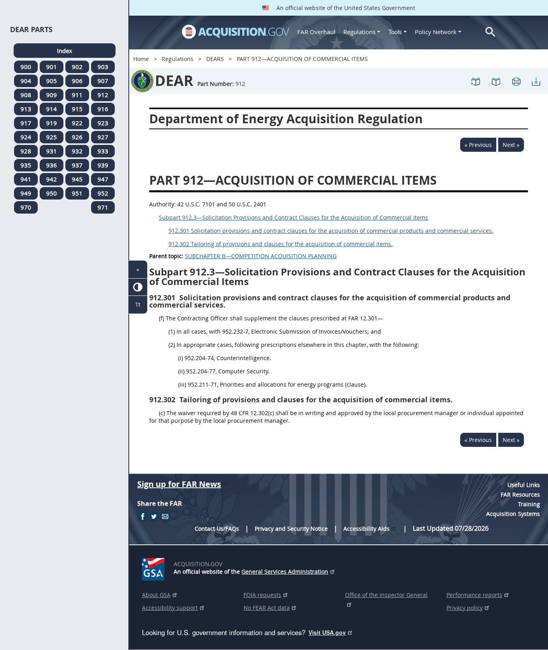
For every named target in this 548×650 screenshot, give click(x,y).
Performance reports (474, 595)
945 (77, 179)
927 (102, 137)
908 (25, 95)
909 (51, 95)
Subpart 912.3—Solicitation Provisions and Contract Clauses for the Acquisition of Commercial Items (293, 217)
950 (51, 193)
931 (51, 151)
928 (25, 151)
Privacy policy (465, 607)
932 (77, 151)
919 (51, 123)
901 (51, 67)
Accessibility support (170, 607)
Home (141, 59)
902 (77, 67)
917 (25, 123)
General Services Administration (285, 571)
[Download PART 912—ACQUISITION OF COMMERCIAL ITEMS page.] (536, 81)
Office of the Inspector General (386, 595)
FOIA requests (262, 595)
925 (51, 137)
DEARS (215, 59)
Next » (511, 145)
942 (51, 179)
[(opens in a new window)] (154, 567)
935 (25, 165)
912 (102, 95)
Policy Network (436, 32)
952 (102, 193)
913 (25, 109)
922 (77, 123)
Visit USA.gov (327, 632)
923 (102, 123)
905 (51, 81)
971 (102, 207)
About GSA (156, 595)
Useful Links (523, 485)
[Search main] (490, 32)
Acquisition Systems (513, 514)
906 (77, 81)
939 (102, 165)
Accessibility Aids (366, 528)
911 (77, 95)
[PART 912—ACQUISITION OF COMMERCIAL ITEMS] (476, 81)
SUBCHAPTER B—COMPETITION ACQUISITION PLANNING (261, 256)
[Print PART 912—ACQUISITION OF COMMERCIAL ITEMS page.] (516, 81)
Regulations (359, 32)
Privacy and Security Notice (291, 528)
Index (64, 51)
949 (25, 193)
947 (102, 179)
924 (25, 137)
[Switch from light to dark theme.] (137, 287)
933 (102, 151)
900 (25, 67)
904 (25, 81)
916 (102, 109)
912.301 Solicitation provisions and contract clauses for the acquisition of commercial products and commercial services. (330, 230)
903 (102, 67)
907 (102, 81)
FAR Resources (520, 494)
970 (25, 207)
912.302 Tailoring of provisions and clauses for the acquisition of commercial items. (280, 244)
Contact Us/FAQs (217, 528)
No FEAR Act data (267, 607)
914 (51, 109)
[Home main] (235, 31)
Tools (396, 32)
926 (77, 137)
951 (77, 193)
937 (77, 165)
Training (529, 504)
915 (77, 109)
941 (25, 179)
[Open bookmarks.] (496, 81)
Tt (137, 304)
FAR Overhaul (316, 32)
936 (51, 165)
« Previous (478, 145)
